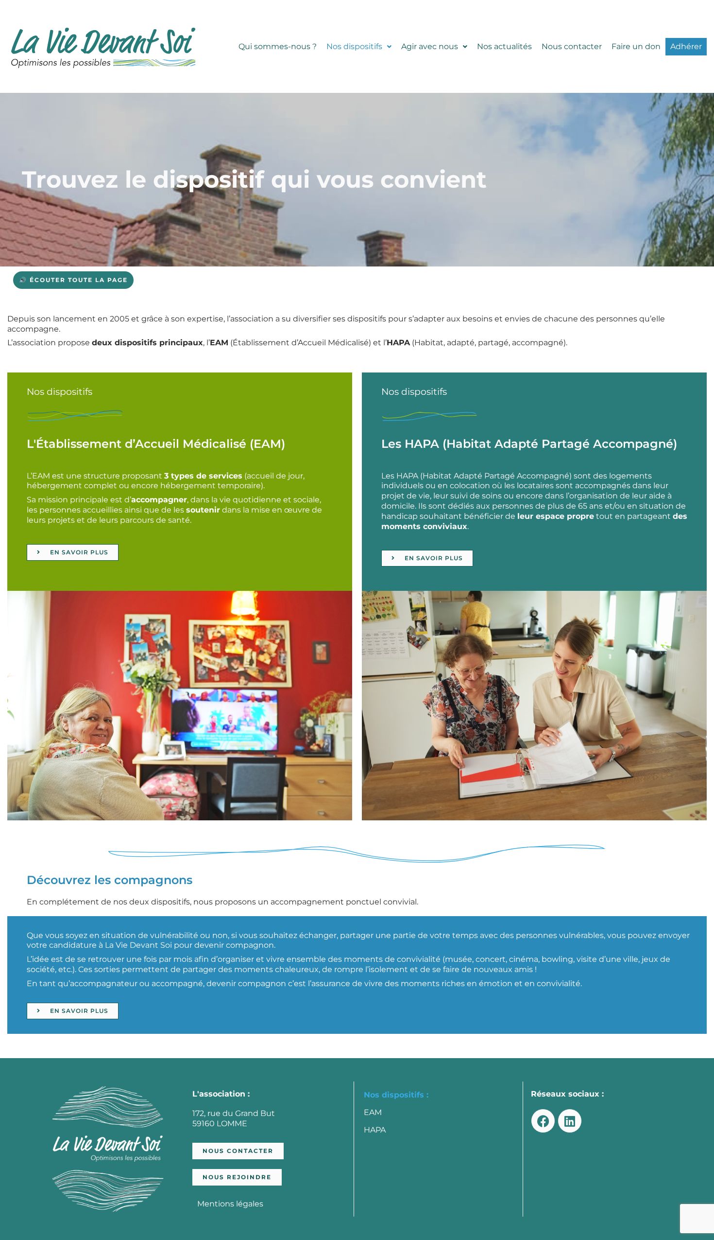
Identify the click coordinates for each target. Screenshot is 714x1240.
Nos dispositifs (354, 46)
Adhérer (686, 46)
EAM (373, 1112)
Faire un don (636, 46)
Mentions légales (230, 1203)
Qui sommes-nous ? (277, 46)
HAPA (375, 1129)
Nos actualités (504, 46)
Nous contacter (572, 46)
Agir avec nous (429, 46)
